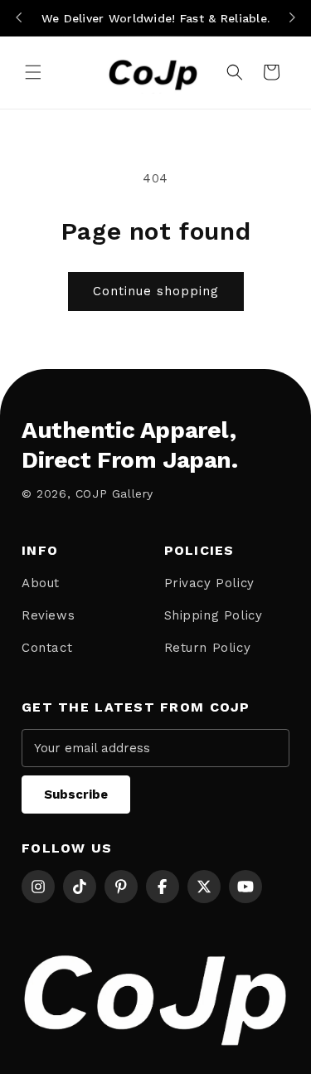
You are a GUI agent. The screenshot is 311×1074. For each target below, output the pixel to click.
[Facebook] (162, 886)
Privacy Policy (209, 583)
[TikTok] (79, 886)
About (41, 583)
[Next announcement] (292, 18)
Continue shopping (156, 291)
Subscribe (76, 794)
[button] (33, 72)
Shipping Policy (213, 615)
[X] (204, 886)
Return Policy (207, 647)
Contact (47, 647)
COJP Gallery (114, 493)
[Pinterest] (121, 886)
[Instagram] (38, 886)
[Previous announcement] (19, 18)
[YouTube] (245, 886)
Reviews (48, 615)
